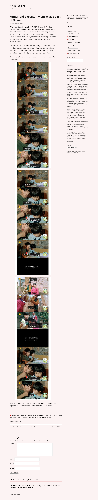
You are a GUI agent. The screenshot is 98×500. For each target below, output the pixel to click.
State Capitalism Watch (74, 50)
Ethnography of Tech (73, 33)
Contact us (70, 141)
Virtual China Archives (74, 53)
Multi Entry (71, 39)
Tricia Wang (70, 75)
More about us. (82, 18)
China (25, 426)
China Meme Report (73, 36)
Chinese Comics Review (74, 42)
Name (12, 459)
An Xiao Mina (70, 98)
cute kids (31, 426)
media (46, 426)
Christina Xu (70, 121)
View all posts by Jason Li (15, 421)
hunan (42, 426)
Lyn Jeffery (70, 132)
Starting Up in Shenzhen (74, 45)
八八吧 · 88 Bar (18, 6)
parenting (52, 426)
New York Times (46, 406)
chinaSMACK (42, 403)
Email (12, 463)
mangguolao (14, 59)
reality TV (58, 426)
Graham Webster (71, 109)
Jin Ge (68, 84)
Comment (13, 443)
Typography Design (73, 48)
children (21, 426)
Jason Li (21, 23)
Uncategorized (14, 426)
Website (12, 468)
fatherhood (36, 426)
